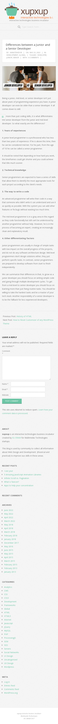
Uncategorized (10, 659)
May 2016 (8, 546)
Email (5, 389)
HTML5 (7, 616)
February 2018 (10, 535)
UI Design (8, 656)
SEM (6, 641)
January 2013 (10, 571)
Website (5, 395)
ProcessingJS (10, 638)
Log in (7, 682)
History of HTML (24, 316)
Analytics (8, 587)
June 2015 (8, 550)
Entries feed (9, 685)
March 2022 (9, 521)
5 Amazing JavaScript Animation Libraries (22, 474)
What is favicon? (11, 481)
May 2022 (8, 513)
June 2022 (8, 510)
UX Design (9, 663)
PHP (6, 634)
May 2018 (8, 524)
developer (41, 55)
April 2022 (8, 517)
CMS (6, 590)
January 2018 (10, 539)
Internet (7, 619)
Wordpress (9, 667)
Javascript (8, 623)
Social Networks (11, 652)
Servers (7, 648)
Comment (6, 352)
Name (5, 384)
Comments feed (11, 689)
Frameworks (9, 605)
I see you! (8, 471)
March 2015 (9, 561)
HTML (7, 612)
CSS (6, 594)
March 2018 (9, 532)
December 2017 (11, 542)
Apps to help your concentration (18, 485)
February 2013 (10, 568)
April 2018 (8, 528)
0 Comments (33, 57)
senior (16, 57)
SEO (6, 645)
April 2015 (8, 557)
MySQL (7, 630)
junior (9, 57)
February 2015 (10, 564)
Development (12, 55)
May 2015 (8, 553)
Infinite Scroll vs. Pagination (16, 478)
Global (22, 55)
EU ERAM (16, 437)
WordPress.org (11, 692)
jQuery (7, 627)
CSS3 (6, 598)
